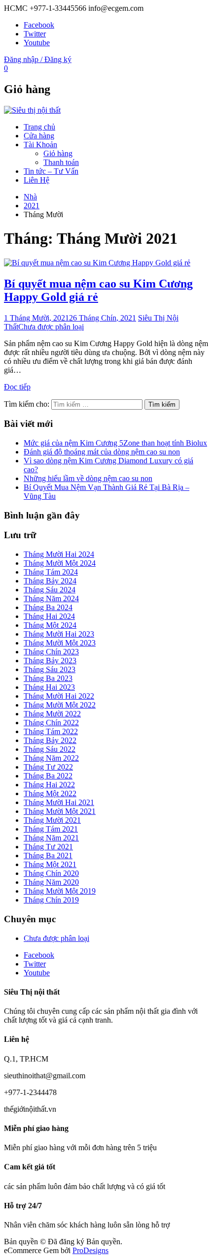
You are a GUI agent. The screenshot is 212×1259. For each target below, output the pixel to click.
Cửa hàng (39, 135)
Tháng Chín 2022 (51, 722)
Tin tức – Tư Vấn (51, 171)
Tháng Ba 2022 (48, 776)
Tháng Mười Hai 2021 (59, 802)
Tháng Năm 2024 (51, 598)
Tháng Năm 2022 (51, 758)
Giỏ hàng (57, 153)
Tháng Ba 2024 (48, 607)
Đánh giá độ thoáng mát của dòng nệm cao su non (102, 452)
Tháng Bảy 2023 (50, 660)
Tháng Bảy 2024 (50, 581)
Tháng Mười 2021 (52, 820)
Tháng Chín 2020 (51, 873)
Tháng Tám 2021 (51, 829)
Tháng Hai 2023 (49, 687)
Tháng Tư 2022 (48, 767)
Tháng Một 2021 (50, 864)
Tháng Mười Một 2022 (60, 705)
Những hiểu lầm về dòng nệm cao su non (88, 478)
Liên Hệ (36, 180)
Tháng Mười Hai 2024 (59, 554)
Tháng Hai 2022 (49, 784)
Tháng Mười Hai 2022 (59, 696)
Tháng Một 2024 (50, 625)
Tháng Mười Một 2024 (60, 563)
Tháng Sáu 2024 (49, 589)
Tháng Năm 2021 (51, 838)
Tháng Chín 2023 (51, 651)
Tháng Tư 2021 (48, 846)
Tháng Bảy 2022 (50, 740)
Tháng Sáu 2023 (49, 669)
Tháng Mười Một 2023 (60, 643)
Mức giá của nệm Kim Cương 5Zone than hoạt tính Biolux (115, 443)
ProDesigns (90, 1250)
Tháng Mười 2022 (52, 714)
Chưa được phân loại (51, 327)
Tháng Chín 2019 (51, 900)
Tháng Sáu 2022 (49, 749)
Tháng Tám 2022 (51, 731)
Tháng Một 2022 (50, 793)
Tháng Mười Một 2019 (60, 891)
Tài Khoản (40, 144)
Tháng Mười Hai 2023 (59, 634)
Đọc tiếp (17, 387)
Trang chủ (39, 127)
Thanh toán (61, 162)
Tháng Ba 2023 (48, 678)
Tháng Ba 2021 (48, 855)
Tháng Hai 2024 (49, 616)
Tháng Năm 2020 (51, 882)
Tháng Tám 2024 (51, 572)
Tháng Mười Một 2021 (60, 811)
